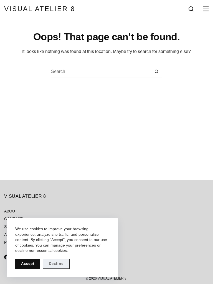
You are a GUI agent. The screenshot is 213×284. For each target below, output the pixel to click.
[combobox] (101, 71)
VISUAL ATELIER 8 (39, 8)
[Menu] (205, 9)
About (10, 211)
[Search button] (156, 71)
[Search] (191, 8)
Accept (27, 264)
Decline (56, 264)
